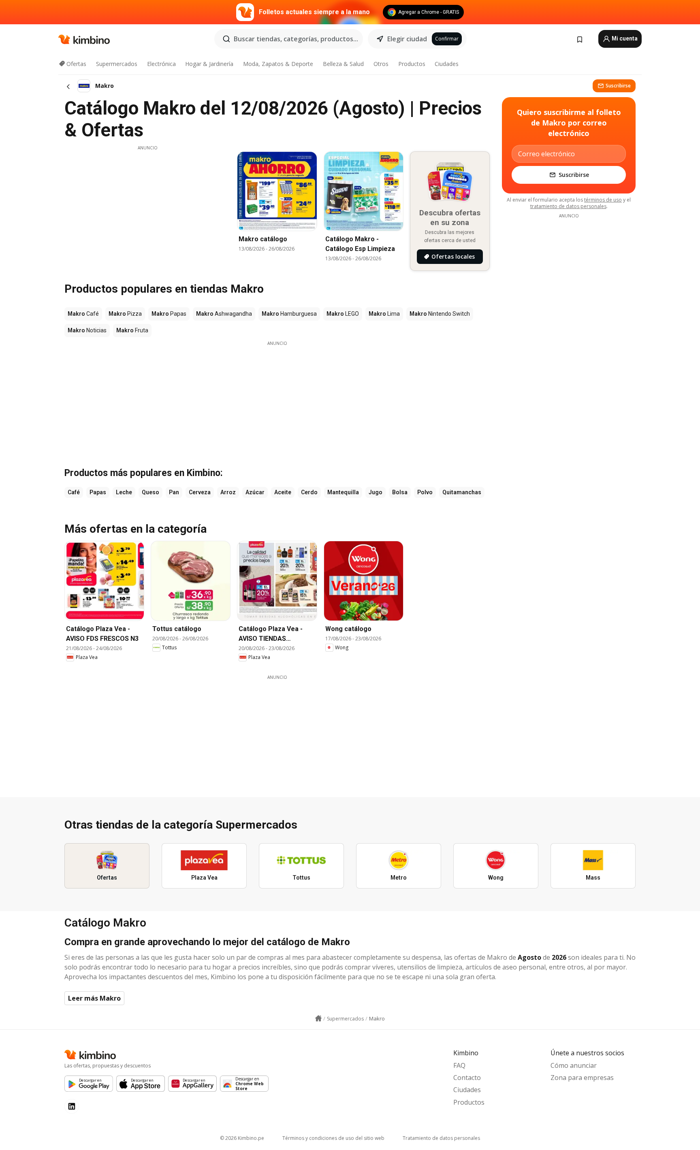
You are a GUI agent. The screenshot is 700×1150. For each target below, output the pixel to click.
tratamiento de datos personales (568, 206)
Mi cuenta (624, 38)
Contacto (467, 1077)
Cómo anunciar (574, 1065)
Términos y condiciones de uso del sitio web (333, 1138)
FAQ (459, 1065)
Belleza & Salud (343, 64)
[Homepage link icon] (318, 1018)
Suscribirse (618, 85)
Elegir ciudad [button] (407, 38)
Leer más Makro (94, 998)
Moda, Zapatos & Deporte (278, 64)
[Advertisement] (147, 207)
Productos (411, 64)
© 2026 (242, 1138)
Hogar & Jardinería (209, 64)
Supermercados (116, 64)
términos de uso (603, 199)
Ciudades (447, 64)
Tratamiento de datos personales (441, 1138)
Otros (380, 64)
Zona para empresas (582, 1077)
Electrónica (161, 64)
